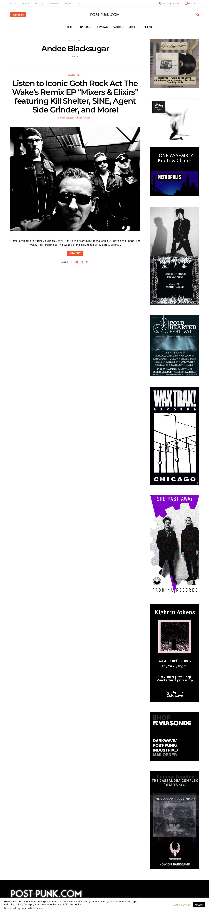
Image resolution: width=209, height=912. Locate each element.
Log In (67, 3)
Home (13, 3)
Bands (25, 3)
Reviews (39, 3)
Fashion (54, 3)
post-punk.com (84, 118)
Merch (80, 3)
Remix (79, 75)
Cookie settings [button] (181, 905)
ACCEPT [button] (199, 905)
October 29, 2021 (66, 118)
